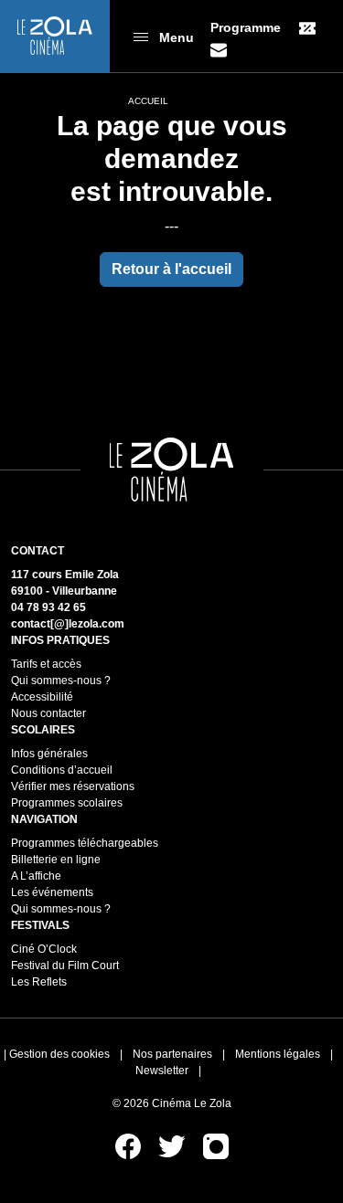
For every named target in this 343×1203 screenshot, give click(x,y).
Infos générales (49, 753)
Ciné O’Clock (44, 949)
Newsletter (161, 1070)
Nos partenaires (172, 1054)
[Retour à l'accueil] (55, 36)
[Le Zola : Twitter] (173, 1145)
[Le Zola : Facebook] (129, 1145)
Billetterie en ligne (56, 859)
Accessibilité (42, 697)
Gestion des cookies (59, 1054)
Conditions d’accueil (62, 770)
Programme (245, 27)
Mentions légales (277, 1054)
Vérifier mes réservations (72, 786)
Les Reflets (39, 982)
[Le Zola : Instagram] (216, 1145)
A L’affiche (36, 876)
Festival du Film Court (65, 965)
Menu (176, 37)
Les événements (52, 892)
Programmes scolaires (67, 803)
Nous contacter (48, 713)
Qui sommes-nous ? (61, 680)
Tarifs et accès (46, 664)
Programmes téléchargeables (84, 843)
